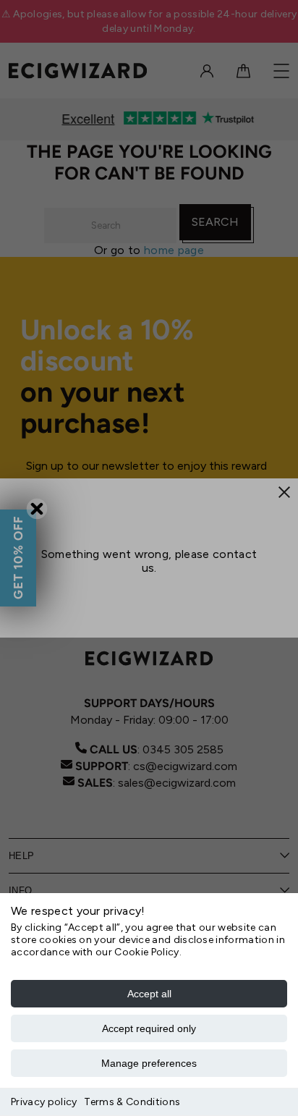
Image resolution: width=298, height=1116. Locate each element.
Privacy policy (44, 1102)
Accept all (149, 993)
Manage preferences (149, 1063)
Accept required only (149, 1028)
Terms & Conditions (132, 1102)
